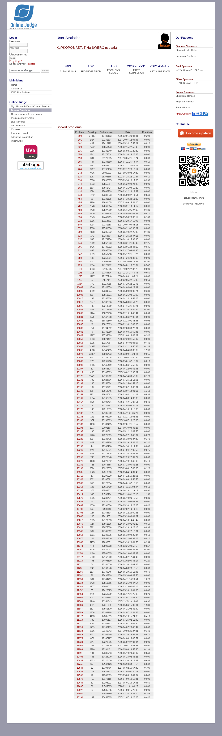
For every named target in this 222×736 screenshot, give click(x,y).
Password (14, 48)
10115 (80, 372)
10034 (80, 317)
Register (31, 64)
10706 (80, 512)
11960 (80, 645)
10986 (80, 542)
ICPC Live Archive (20, 92)
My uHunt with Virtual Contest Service (30, 106)
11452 (80, 590)
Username (14, 41)
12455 (80, 664)
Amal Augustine (183, 113)
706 (80, 247)
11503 (80, 601)
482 (80, 206)
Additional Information (22, 137)
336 (80, 180)
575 (80, 228)
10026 (80, 306)
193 (80, 158)
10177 (80, 409)
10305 (80, 472)
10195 (80, 431)
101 (80, 139)
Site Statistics (18, 125)
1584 (79, 283)
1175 (80, 272)
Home (11, 28)
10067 (80, 350)
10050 (80, 339)
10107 (80, 368)
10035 (80, 320)
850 (80, 258)
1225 (79, 276)
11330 (80, 579)
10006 (80, 291)
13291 (80, 697)
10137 (80, 387)
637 (80, 239)
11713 (80, 620)
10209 (80, 435)
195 (80, 161)
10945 (80, 531)
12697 (80, 686)
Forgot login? (15, 61)
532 (80, 221)
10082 (80, 357)
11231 (80, 568)
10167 (80, 402)
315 (80, 176)
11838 (80, 631)
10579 (80, 498)
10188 (80, 420)
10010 (80, 298)
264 (80, 169)
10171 (80, 405)
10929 (80, 527)
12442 (80, 660)
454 (80, 199)
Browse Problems (20, 110)
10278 (80, 461)
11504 (80, 605)
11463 (80, 594)
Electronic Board (19, 133)
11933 (80, 642)
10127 (80, 376)
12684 (80, 682)
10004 (80, 287)
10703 (80, 509)
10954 (80, 535)
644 (80, 243)
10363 (80, 483)
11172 (80, 557)
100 (80, 136)
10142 (80, 391)
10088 (80, 361)
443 (80, 195)
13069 (80, 693)
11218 (80, 560)
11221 (80, 564)
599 (80, 232)
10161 (80, 398)
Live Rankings (18, 121)
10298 (80, 468)
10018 (80, 302)
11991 (80, 653)
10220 (80, 439)
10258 (80, 457)
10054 (80, 343)
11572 (80, 616)
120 (80, 147)
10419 (80, 494)
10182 (80, 413)
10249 (80, 450)
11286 (80, 571)
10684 (80, 505)
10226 (80, 442)
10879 (80, 523)
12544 (80, 668)
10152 (80, 394)
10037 (80, 324)
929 (80, 265)
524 (80, 217)
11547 (80, 608)
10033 (80, 313)
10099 (80, 365)
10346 (80, 479)
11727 (80, 623)
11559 (80, 612)
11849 (80, 634)
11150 (80, 553)
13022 (80, 690)
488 (80, 210)
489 (80, 213)
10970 (80, 538)
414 (80, 191)
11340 (80, 586)
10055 (80, 346)
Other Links (17, 141)
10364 (80, 487)
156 (80, 154)
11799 (80, 627)
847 (80, 254)
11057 (80, 549)
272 (80, 173)
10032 (80, 309)
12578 (80, 679)
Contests (15, 129)
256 (80, 165)
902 (80, 261)
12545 (80, 671)
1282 (79, 280)
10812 (80, 520)
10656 (80, 501)
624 (80, 235)
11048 (80, 546)
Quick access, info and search (26, 114)
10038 (80, 328)
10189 (80, 424)
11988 (80, 649)
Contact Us (16, 88)
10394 (80, 490)
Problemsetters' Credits (23, 118)
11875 (80, 638)
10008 (80, 295)
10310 (80, 475)
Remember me (19, 54)
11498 (80, 597)
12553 (80, 675)
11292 (80, 575)
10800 (80, 516)
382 (80, 187)
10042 (80, 331)
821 (80, 250)
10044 (80, 335)
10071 (80, 354)
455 (80, 202)
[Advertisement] (147, 14)
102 (80, 143)
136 (80, 151)
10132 (80, 383)
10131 (80, 379)
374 (80, 184)
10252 (80, 453)
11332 (80, 583)
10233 (80, 446)
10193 (80, 427)
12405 (80, 656)
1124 (80, 269)
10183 (80, 416)
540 (80, 224)
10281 (80, 464)
